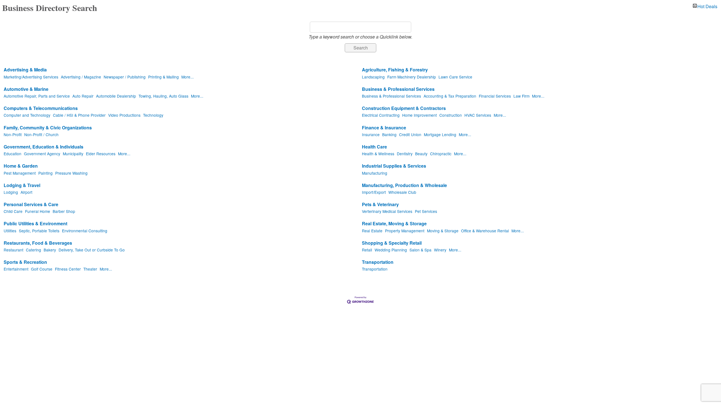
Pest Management (20, 173)
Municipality (73, 153)
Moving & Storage (443, 230)
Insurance (371, 134)
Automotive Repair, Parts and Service (37, 96)
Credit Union (410, 134)
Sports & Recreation (25, 262)
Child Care (13, 211)
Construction (450, 115)
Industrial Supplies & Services (394, 166)
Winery (440, 250)
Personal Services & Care (31, 205)
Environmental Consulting (84, 230)
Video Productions (124, 115)
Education (12, 153)
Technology (153, 115)
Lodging (11, 192)
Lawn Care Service (455, 77)
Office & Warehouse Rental (485, 230)
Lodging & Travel (22, 185)
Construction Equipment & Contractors (404, 108)
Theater (90, 269)
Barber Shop (64, 211)
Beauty (421, 153)
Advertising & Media (25, 70)
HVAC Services (477, 115)
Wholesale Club (402, 192)
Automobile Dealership (116, 96)
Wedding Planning (391, 250)
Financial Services (495, 96)
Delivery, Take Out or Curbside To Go (92, 250)
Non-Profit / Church (41, 134)
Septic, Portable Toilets (39, 230)
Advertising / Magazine (81, 77)
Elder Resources (100, 153)
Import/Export (374, 192)
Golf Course (41, 269)
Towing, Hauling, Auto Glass (163, 96)
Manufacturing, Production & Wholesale (404, 185)
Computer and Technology (27, 115)
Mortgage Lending (440, 134)
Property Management (404, 230)
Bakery (50, 250)
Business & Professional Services (398, 89)
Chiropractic (440, 153)
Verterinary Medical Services (387, 211)
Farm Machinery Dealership (411, 77)
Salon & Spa (420, 250)
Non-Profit (13, 134)
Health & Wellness (378, 153)
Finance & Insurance (384, 128)
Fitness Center (68, 269)
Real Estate (372, 230)
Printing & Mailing (163, 77)
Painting (45, 173)
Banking (389, 134)
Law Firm (521, 96)
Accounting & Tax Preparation (450, 96)
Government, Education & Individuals (43, 147)
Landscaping (373, 77)
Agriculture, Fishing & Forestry (395, 70)
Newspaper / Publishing (125, 77)
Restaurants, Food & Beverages (38, 243)
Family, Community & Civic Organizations (48, 128)
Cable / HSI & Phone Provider (79, 115)
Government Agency (42, 153)
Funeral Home (37, 211)
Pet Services (426, 211)
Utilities (10, 230)
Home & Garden (21, 166)
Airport (26, 192)
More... (187, 77)
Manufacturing (374, 173)
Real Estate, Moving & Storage (394, 224)
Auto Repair (83, 96)
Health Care (374, 147)
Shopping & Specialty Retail (392, 243)
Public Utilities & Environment (35, 224)
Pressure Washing (71, 173)
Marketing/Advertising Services (31, 77)
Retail (367, 250)
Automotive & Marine (26, 89)
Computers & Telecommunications (41, 108)
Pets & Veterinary (380, 205)
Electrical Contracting (381, 115)
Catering (33, 250)
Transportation (377, 262)
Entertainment (16, 269)
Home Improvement (419, 115)
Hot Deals (707, 6)
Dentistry (405, 153)
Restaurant (13, 250)
